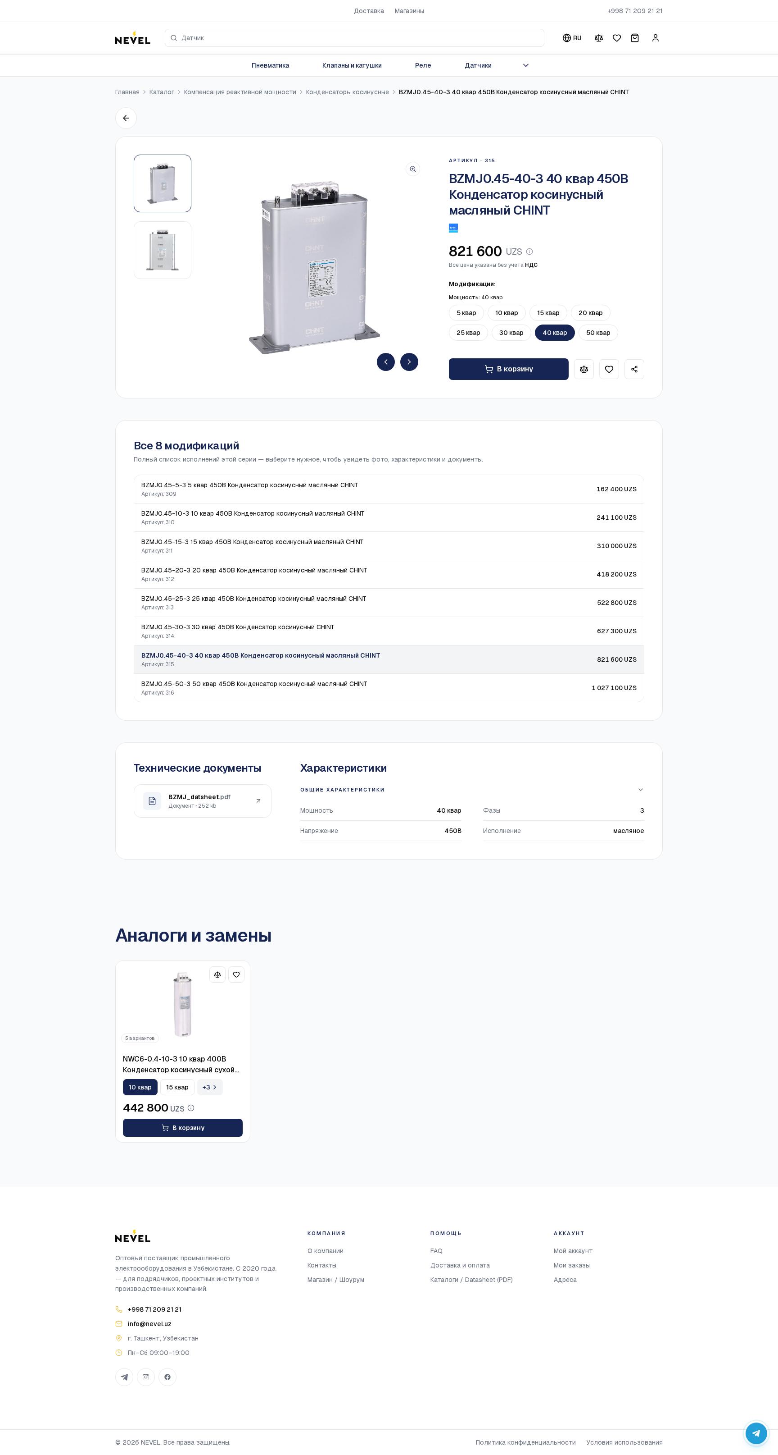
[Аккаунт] (655, 37)
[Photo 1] (162, 183)
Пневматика (270, 65)
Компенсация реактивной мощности (240, 92)
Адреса (565, 1280)
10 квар (506, 313)
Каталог (161, 92)
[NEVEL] (132, 38)
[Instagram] (146, 1377)
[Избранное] (616, 37)
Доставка (369, 11)
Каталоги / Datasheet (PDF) (471, 1280)
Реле (423, 65)
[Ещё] (526, 65)
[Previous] (386, 362)
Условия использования (625, 1442)
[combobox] (354, 38)
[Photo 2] (162, 250)
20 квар (591, 313)
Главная (127, 92)
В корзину (515, 369)
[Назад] (126, 118)
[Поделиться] (634, 369)
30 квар (511, 333)
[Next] (409, 362)
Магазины (409, 11)
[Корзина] (634, 37)
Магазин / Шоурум (336, 1280)
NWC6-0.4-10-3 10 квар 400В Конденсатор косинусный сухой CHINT (179, 1064)
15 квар (548, 313)
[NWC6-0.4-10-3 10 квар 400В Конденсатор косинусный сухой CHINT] (183, 1004)
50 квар (598, 333)
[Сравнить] (598, 37)
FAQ (436, 1251)
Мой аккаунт (573, 1251)
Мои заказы (572, 1265)
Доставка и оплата (460, 1265)
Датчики (478, 65)
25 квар (468, 333)
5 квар (466, 313)
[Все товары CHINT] (453, 228)
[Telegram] (124, 1377)
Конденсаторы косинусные (347, 92)
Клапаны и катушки (352, 65)
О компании (326, 1251)
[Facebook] (167, 1377)
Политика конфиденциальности (526, 1442)
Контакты (322, 1265)
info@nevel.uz (150, 1324)
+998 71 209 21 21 (635, 11)
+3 (206, 1087)
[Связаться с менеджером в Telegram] (756, 1433)
